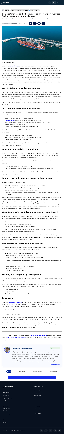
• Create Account (38, 408)
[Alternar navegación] (62, 2)
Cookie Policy (37, 395)
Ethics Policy (6, 410)
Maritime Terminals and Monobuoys (19, 10)
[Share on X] (35, 23)
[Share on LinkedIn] (30, 23)
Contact (5, 422)
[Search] (49, 2)
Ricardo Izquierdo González (10, 23)
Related (9, 371)
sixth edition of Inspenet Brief (16, 337)
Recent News (54, 371)
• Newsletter (37, 411)
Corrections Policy (8, 415)
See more (32, 378)
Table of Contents (8, 62)
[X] (46, 430)
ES (57, 2)
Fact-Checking (7, 412)
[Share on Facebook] (39, 23)
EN (54, 2)
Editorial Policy (7, 408)
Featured (22, 371)
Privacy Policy (38, 393)
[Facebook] (50, 430)
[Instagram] (55, 430)
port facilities (13, 66)
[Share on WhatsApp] (43, 23)
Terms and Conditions (40, 391)
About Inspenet (38, 389)
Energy (7, 10)
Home (3, 10)
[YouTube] (59, 430)
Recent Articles (37, 371)
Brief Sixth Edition (35, 10)
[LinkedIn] (41, 430)
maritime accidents (15, 302)
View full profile (54, 364)
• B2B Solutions (38, 413)
